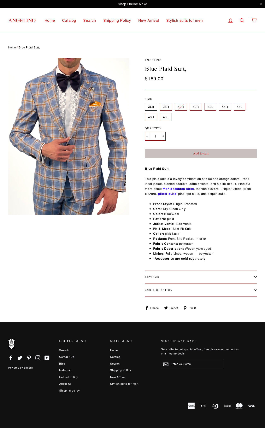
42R (196, 106)
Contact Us (66, 357)
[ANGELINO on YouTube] (47, 357)
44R (225, 106)
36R (151, 106)
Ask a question (159, 290)
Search (89, 20)
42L (210, 106)
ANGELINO (22, 20)
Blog (62, 363)
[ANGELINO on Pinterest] (28, 357)
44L (239, 106)
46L (165, 117)
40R (181, 106)
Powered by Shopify (20, 367)
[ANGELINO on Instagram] (37, 357)
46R (151, 117)
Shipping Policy (117, 20)
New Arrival (148, 20)
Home (50, 20)
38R (166, 106)
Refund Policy (68, 377)
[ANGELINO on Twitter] (19, 357)
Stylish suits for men (184, 20)
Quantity (153, 128)
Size (148, 98)
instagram (65, 370)
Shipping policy (69, 390)
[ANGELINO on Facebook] (10, 357)
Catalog (69, 20)
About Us (65, 384)
